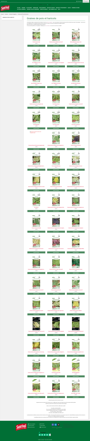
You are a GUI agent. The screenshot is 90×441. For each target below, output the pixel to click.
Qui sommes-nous (53, 9)
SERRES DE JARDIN (44, 9)
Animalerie (35, 7)
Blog (59, 9)
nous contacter (47, 25)
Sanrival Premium (32, 427)
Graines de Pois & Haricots (8, 17)
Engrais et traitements (61, 7)
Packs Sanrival (43, 427)
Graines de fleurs (31, 425)
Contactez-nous (4, 1)
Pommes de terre (75, 7)
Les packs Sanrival (21, 9)
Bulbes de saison (51, 7)
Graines (23, 7)
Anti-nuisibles (42, 7)
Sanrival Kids (43, 425)
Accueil (19, 7)
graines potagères (49, 22)
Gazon (69, 7)
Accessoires (29, 7)
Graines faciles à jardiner (33, 9)
